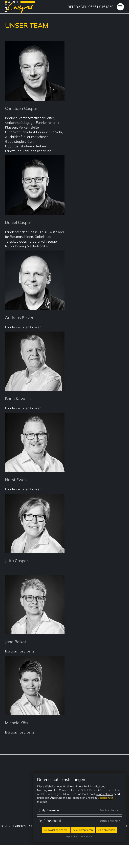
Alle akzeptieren (83, 830)
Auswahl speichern (56, 830)
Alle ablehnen (106, 830)
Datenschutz (105, 797)
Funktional (54, 821)
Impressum (72, 836)
